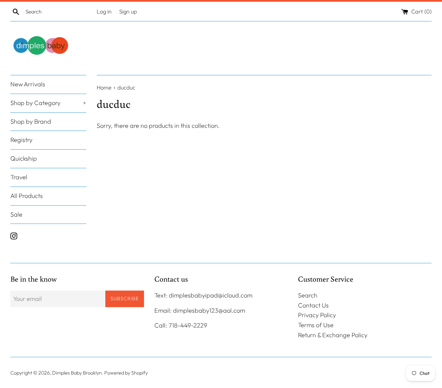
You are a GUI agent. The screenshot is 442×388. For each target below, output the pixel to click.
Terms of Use (316, 325)
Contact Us (313, 305)
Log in (104, 11)
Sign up (128, 11)
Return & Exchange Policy (332, 335)
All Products (26, 196)
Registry (21, 140)
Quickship (23, 159)
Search (307, 295)
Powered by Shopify (126, 373)
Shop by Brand (30, 121)
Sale (16, 214)
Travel (18, 177)
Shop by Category (48, 103)
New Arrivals (27, 84)
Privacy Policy (317, 315)
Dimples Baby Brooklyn (77, 373)
